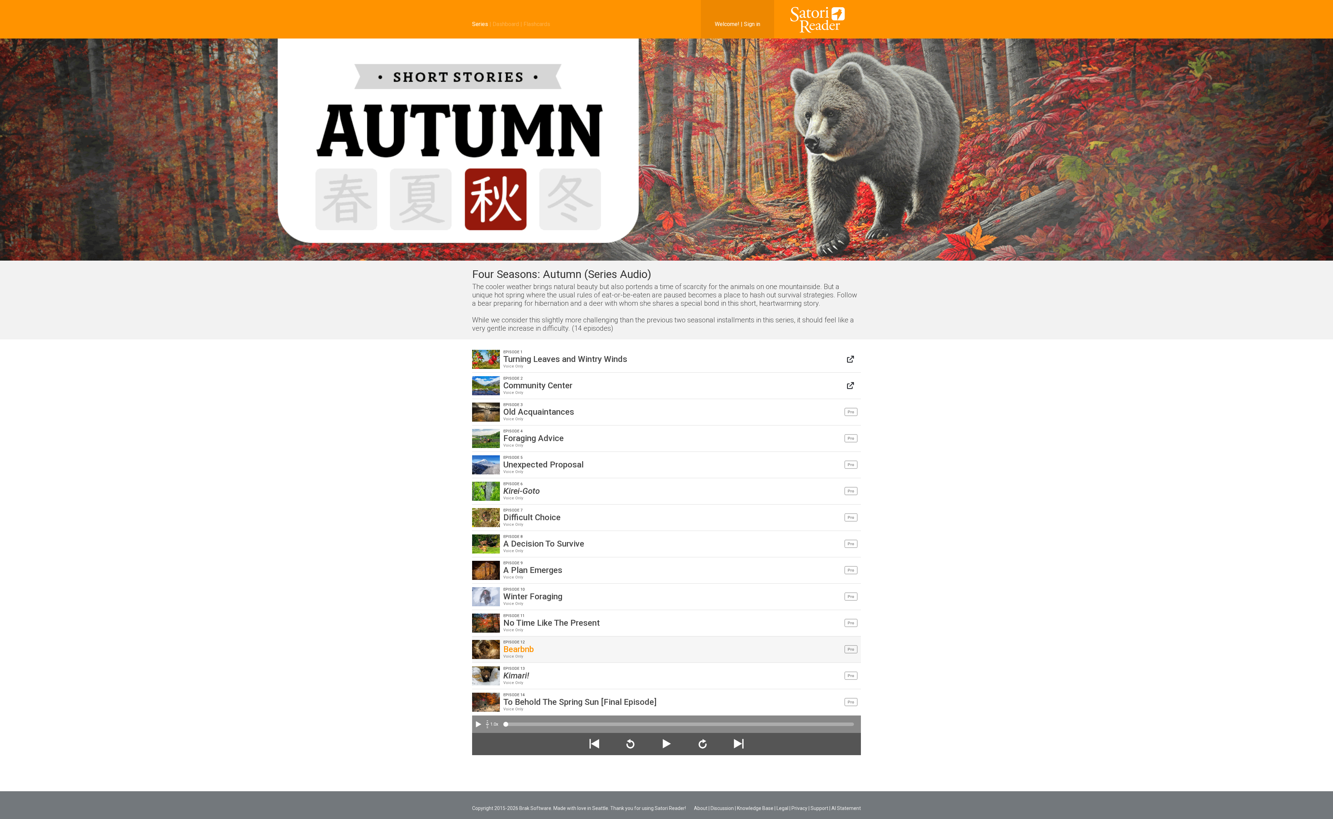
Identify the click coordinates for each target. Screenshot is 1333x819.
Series (480, 24)
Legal (782, 808)
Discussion (722, 808)
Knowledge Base (755, 808)
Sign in (752, 24)
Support (819, 808)
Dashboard (506, 24)
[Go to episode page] (850, 359)
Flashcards (536, 24)
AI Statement (846, 808)
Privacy (799, 808)
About (700, 808)
